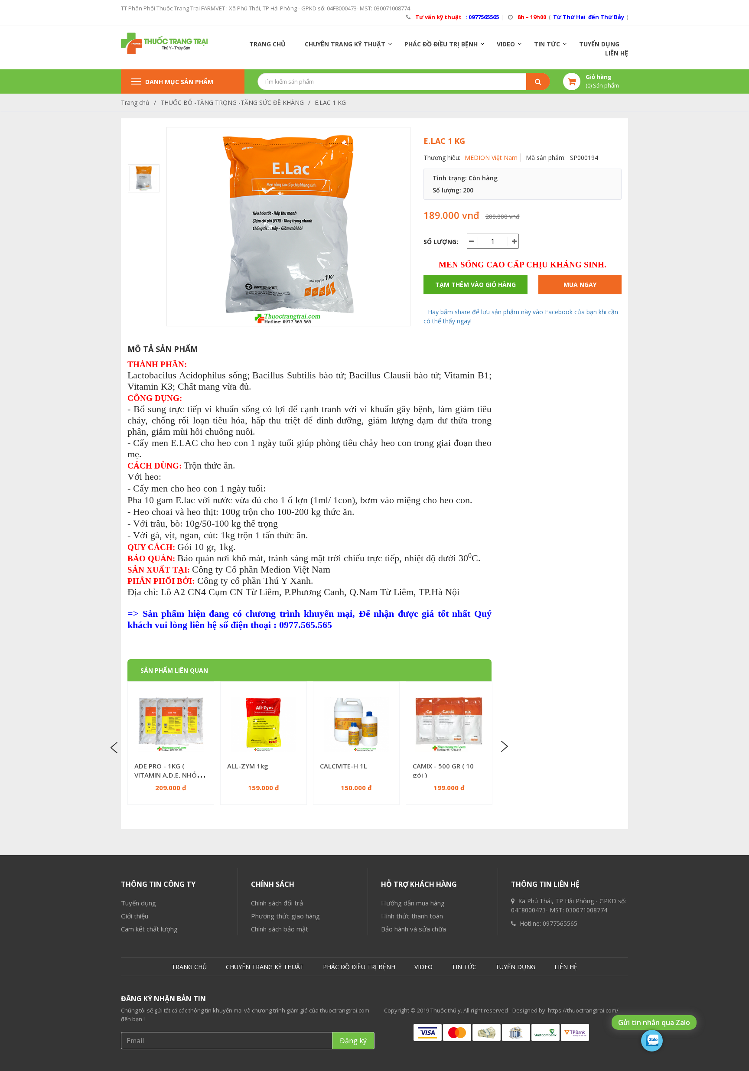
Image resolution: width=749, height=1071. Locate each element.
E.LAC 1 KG (330, 102)
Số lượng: (440, 242)
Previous (115, 747)
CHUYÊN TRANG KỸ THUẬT (345, 44)
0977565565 (560, 923)
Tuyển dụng (138, 902)
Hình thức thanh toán (412, 915)
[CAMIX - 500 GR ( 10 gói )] (449, 724)
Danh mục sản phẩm (179, 82)
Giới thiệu (134, 915)
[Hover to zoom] (288, 230)
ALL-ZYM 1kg (247, 766)
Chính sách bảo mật (279, 929)
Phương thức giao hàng (285, 915)
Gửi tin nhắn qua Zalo (654, 1022)
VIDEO (506, 44)
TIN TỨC (547, 44)
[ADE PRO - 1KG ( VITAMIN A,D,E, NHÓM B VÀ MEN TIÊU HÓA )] (170, 724)
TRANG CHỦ (267, 44)
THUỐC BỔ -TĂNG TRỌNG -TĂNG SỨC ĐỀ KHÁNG (232, 102)
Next (504, 747)
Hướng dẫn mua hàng (413, 902)
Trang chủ (135, 102)
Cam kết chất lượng (149, 929)
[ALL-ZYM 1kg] (263, 724)
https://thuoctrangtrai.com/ (583, 1010)
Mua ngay (579, 284)
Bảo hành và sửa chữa (413, 929)
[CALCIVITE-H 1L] (356, 724)
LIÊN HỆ (616, 53)
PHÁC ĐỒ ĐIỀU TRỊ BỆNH (441, 44)
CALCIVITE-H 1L (343, 766)
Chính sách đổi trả (277, 902)
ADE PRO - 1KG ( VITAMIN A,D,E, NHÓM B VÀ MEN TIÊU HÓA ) (168, 775)
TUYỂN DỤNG (599, 44)
